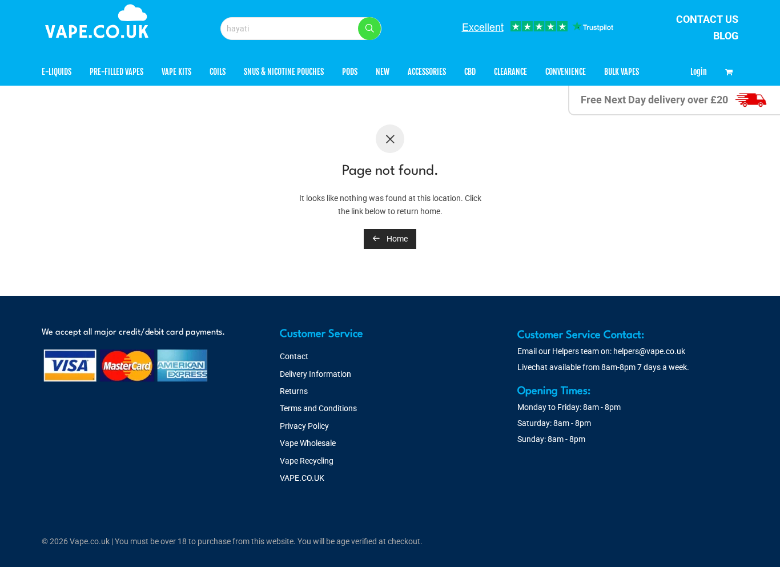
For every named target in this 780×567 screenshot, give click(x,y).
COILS (218, 72)
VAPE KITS (176, 72)
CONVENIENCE (565, 72)
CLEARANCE (510, 72)
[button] (369, 28)
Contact (294, 356)
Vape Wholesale (308, 443)
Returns (294, 391)
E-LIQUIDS (56, 72)
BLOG (725, 36)
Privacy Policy (304, 426)
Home (396, 238)
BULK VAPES (621, 72)
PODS (349, 72)
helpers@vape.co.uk (649, 351)
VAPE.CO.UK (302, 477)
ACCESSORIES (427, 72)
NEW (382, 72)
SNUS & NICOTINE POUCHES (284, 72)
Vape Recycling (306, 460)
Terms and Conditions (318, 408)
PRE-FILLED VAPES (116, 72)
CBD (470, 72)
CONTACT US (707, 19)
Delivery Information (315, 374)
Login (698, 72)
